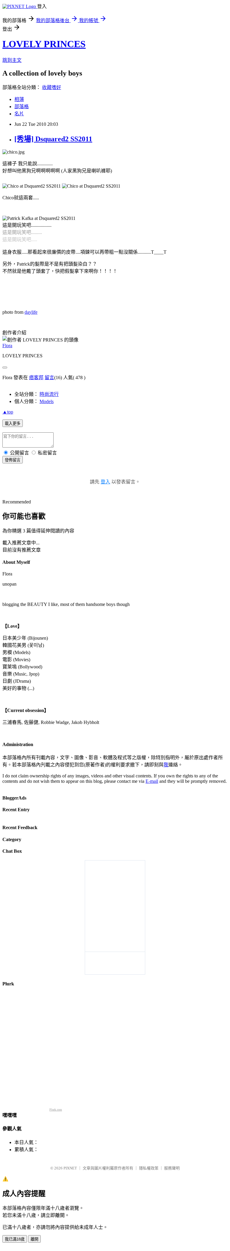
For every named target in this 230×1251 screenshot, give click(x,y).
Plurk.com (55, 1109)
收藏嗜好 (51, 87)
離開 (34, 1239)
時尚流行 (49, 394)
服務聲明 (172, 1168)
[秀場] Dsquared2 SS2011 (53, 139)
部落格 (21, 106)
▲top (7, 411)
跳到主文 (12, 60)
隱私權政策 (148, 1168)
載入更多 (12, 423)
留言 (49, 377)
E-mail (152, 781)
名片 (19, 113)
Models (47, 401)
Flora (7, 345)
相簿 (19, 99)
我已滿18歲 (15, 1239)
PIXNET (70, 1168)
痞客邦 (36, 377)
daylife (31, 312)
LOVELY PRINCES (44, 44)
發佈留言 (12, 460)
